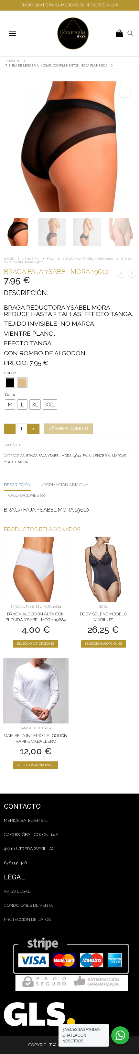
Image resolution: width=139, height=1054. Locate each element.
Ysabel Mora (16, 462)
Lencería (30, 258)
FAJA (50, 258)
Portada (12, 61)
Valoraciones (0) (26, 495)
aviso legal (17, 891)
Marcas (119, 456)
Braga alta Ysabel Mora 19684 (35, 606)
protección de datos (27, 919)
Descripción (17, 484)
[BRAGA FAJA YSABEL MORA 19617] (121, 274)
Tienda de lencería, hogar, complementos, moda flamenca (56, 65)
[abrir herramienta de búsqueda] (130, 33)
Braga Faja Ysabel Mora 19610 (87, 258)
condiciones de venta (28, 905)
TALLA (10, 395)
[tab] (17, 485)
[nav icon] (12, 33)
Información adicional (65, 484)
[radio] (10, 382)
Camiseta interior (36, 728)
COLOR (10, 373)
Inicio (9, 258)
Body (103, 606)
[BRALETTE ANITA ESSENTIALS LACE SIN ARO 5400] (132, 274)
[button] (124, 92)
